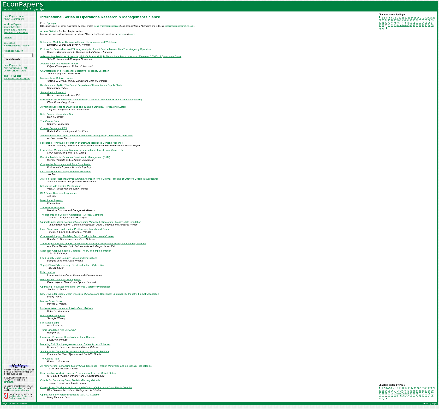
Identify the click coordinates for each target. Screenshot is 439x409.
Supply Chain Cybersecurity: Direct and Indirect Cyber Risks (72, 265)
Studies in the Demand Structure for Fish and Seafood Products (74, 351)
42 (386, 23)
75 (432, 25)
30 (404, 20)
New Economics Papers (16, 45)
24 (386, 20)
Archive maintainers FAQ (15, 68)
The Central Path (49, 121)
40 (380, 23)
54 (423, 23)
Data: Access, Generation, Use (57, 114)
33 (414, 20)
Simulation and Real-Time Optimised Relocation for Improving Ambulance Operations (86, 135)
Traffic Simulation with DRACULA (58, 329)
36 (423, 20)
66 (404, 25)
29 (401, 20)
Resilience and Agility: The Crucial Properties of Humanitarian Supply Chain (81, 85)
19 (427, 17)
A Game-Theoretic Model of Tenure (59, 63)
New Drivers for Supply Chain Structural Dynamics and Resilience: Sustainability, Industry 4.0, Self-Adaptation (99, 293)
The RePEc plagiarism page (17, 79)
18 (424, 17)
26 (392, 20)
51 (414, 23)
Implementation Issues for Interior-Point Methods (66, 308)
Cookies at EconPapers (15, 71)
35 (420, 20)
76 (380, 28)
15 (415, 17)
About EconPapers (14, 18)
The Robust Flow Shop (52, 207)
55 (426, 23)
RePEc (23, 370)
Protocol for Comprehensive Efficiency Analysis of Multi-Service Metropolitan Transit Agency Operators (95, 49)
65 (401, 25)
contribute (8, 382)
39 (432, 20)
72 (423, 25)
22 (380, 20)
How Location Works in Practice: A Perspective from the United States (78, 373)
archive (121, 34)
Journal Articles (12, 27)
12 (406, 17)
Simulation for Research (53, 92)
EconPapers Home (14, 16)
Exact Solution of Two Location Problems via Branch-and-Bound (75, 229)
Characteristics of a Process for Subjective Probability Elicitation (74, 70)
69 (414, 25)
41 (383, 23)
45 (395, 23)
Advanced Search (13, 50)
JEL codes (9, 42)
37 (426, 20)
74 (429, 25)
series (132, 34)
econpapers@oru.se (19, 390)
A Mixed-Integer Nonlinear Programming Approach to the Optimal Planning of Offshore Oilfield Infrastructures (99, 178)
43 (389, 23)
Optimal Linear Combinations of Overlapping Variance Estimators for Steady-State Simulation (90, 222)
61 (389, 25)
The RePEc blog (12, 75)
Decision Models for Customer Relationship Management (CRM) (75, 157)
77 (383, 28)
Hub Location (47, 272)
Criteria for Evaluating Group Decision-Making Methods (70, 380)
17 (421, 17)
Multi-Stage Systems (51, 200)
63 (395, 25)
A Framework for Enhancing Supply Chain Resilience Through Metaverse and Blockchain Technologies (96, 365)
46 (398, 23)
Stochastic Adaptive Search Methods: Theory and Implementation (75, 250)
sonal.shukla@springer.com (107, 26)
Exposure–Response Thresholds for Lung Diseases (68, 337)
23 (383, 20)
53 (420, 23)
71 (420, 25)
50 (411, 23)
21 (433, 17)
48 (404, 23)
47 (401, 23)
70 (417, 25)
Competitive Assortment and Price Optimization (65, 164)
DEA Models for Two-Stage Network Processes (65, 171)
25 (389, 20)
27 (395, 20)
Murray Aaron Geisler (51, 301)
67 (407, 25)
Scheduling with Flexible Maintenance (60, 186)
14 (412, 17)
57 (432, 23)
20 (430, 17)
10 (400, 17)
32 (411, 20)
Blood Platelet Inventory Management (60, 279)
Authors (8, 37)
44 (392, 23)
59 (383, 25)
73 (426, 25)
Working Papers (12, 24)
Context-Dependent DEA (53, 128)
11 (403, 17)
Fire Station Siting (50, 322)
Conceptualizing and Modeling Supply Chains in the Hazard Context (77, 236)
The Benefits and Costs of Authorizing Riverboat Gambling (71, 214)
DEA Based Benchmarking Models (58, 193)
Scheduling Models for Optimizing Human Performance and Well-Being (78, 42)
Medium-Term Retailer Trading (56, 78)
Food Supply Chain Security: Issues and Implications (68, 258)
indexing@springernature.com (179, 26)
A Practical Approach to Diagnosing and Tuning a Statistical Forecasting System (83, 106)
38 (429, 20)
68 (411, 25)
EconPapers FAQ (13, 65)
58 (380, 25)
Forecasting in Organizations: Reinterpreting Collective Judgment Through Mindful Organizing (91, 99)
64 (398, 25)
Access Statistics (49, 31)
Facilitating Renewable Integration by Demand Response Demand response (81, 142)
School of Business (21, 396)
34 (417, 20)
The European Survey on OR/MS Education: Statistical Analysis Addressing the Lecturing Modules (93, 243)
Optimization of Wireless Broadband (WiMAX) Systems (69, 394)
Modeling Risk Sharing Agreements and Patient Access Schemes (75, 344)
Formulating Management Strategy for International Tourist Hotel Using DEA (81, 150)
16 (418, 17)
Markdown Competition (52, 315)
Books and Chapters (15, 29)
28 (398, 20)
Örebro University (17, 398)
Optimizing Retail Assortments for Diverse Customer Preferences (75, 286)
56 (429, 23)
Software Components (16, 32)
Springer (51, 23)
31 (407, 20)
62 (392, 25)
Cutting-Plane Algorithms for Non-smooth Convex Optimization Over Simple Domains (86, 387)
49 (407, 23)
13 (409, 17)
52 (417, 23)
